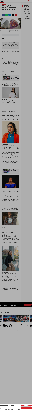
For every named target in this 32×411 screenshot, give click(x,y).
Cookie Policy (26, 409)
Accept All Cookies (26, 405)
